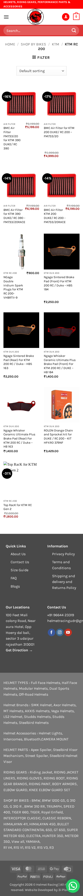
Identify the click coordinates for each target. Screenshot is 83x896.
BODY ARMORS (64, 784)
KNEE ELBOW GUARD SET (49, 790)
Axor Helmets (64, 705)
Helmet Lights (50, 733)
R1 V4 (7, 847)
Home (10, 44)
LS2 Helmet (12, 716)
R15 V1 (18, 847)
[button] (6, 16)
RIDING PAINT (39, 784)
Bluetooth (32, 739)
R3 (51, 847)
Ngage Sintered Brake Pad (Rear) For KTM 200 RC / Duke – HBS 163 (18, 362)
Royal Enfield (52, 812)
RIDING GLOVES (29, 778)
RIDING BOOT (54, 778)
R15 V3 (42, 847)
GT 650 (59, 830)
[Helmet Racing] (35, 17)
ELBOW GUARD (15, 790)
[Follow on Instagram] (60, 632)
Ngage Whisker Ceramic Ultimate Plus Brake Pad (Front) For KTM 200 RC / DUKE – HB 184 (60, 364)
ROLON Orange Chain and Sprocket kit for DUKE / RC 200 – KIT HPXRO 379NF (58, 436)
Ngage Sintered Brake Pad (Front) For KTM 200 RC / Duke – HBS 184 (59, 283)
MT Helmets (13, 711)
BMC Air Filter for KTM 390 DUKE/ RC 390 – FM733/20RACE (14, 216)
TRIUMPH (54, 806)
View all (18, 841)
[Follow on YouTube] (68, 632)
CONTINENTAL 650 (37, 830)
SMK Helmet (41, 705)
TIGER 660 (20, 812)
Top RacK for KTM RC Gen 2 (17, 507)
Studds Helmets (37, 716)
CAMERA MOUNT (54, 739)
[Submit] (74, 30)
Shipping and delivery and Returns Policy (64, 582)
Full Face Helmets (45, 682)
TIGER (35, 812)
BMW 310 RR (34, 806)
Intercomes (12, 739)
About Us (18, 554)
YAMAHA (33, 841)
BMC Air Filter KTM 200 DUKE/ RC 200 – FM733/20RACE (55, 216)
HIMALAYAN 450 (42, 824)
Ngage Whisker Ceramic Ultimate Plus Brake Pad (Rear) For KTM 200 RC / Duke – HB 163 (19, 438)
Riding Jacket (41, 772)
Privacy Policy (63, 554)
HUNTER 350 (52, 836)
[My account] (65, 17)
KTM (55, 44)
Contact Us (20, 562)
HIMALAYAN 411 (15, 824)
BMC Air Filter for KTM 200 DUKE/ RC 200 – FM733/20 (59, 132)
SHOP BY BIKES (33, 44)
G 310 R (16, 806)
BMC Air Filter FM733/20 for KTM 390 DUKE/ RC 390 (12, 138)
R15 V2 (30, 847)
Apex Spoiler (41, 750)
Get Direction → (19, 650)
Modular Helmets (33, 688)
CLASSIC (34, 818)
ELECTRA (33, 836)
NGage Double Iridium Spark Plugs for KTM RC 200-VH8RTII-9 (13, 287)
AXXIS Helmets (37, 711)
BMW (36, 800)
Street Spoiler (36, 755)
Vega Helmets (62, 711)
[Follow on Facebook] (51, 632)
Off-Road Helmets (33, 694)
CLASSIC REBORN (56, 818)
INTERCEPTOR (14, 818)
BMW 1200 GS (53, 800)
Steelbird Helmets (34, 722)
